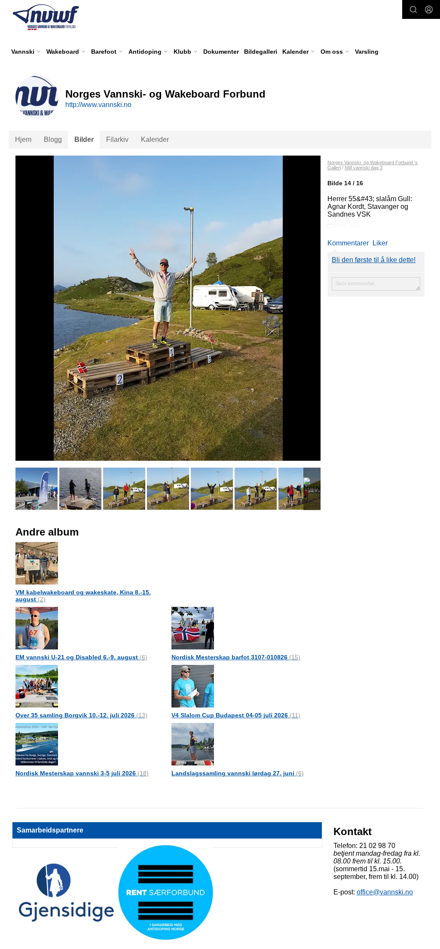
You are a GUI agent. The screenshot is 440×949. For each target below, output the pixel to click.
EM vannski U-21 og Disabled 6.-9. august (81, 657)
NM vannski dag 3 (363, 167)
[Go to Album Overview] (36, 562)
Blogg (53, 139)
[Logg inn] (429, 9)
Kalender (155, 139)
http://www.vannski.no (98, 104)
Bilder (84, 139)
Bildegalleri (260, 51)
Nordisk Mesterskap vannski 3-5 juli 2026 (82, 773)
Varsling (367, 51)
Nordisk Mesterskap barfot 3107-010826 (235, 657)
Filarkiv (117, 139)
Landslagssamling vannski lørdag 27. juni (237, 773)
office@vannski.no (385, 892)
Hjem (23, 139)
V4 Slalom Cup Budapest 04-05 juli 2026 (235, 715)
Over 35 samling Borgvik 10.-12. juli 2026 (81, 715)
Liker (380, 243)
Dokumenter (221, 51)
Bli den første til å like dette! (374, 259)
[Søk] (413, 9)
